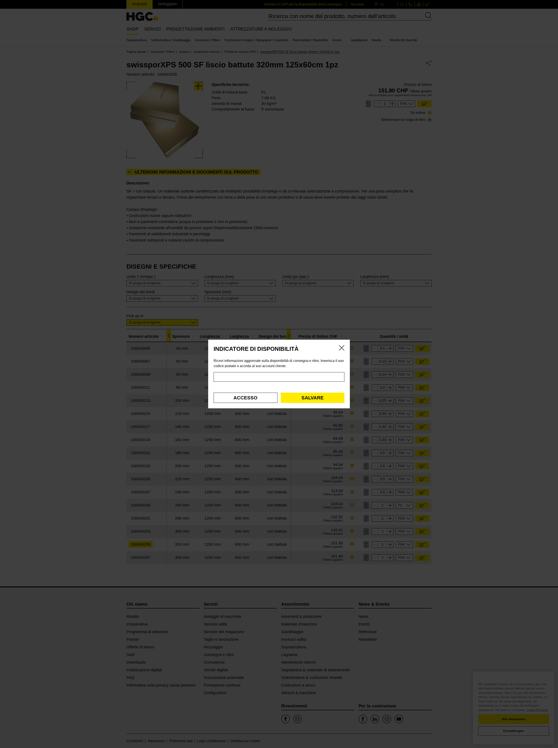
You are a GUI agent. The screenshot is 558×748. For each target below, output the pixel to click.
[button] (245, 398)
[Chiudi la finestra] (341, 348)
